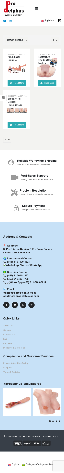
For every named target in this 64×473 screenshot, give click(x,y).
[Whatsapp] (23, 305)
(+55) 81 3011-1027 (17, 276)
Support (7, 368)
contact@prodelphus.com (19, 293)
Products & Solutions (14, 348)
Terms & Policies (11, 372)
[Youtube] (4, 21)
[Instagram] (10, 21)
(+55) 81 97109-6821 (18, 262)
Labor (20, 54)
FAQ (5, 339)
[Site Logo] (14, 8)
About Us (7, 326)
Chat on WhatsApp (31, 265)
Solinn (57, 436)
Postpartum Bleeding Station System (46, 60)
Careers (7, 330)
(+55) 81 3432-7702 (17, 279)
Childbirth (12, 54)
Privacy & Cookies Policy (15, 363)
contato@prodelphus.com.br (21, 296)
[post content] (16, 68)
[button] (50, 421)
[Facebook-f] (6, 305)
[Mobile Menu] (36, 9)
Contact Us (9, 335)
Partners (7, 343)
